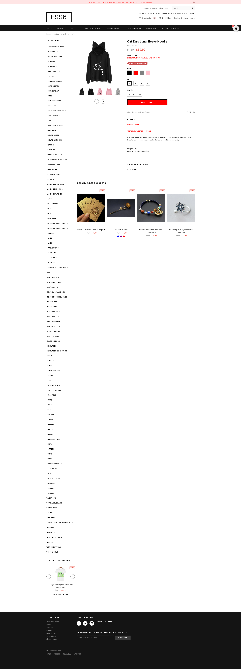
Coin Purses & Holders (56, 160)
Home (48, 34)
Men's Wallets (53, 326)
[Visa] (49, 654)
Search (48, 625)
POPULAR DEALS (53, 385)
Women (49, 542)
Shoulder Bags (53, 439)
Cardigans (51, 130)
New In (49, 356)
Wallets (50, 527)
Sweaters (50, 483)
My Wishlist (166, 18)
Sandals (50, 415)
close (194, 2)
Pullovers (51, 395)
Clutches (50, 150)
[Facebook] (79, 623)
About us (49, 628)
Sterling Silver (53, 469)
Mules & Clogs (53, 341)
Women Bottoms (53, 547)
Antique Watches (54, 57)
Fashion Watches (54, 194)
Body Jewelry (52, 91)
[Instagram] (91, 623)
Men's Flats (51, 302)
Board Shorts (52, 86)
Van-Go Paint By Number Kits (59, 523)
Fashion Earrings (54, 189)
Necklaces (51, 346)
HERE (150, 2)
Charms (50, 145)
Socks (49, 454)
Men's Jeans (51, 307)
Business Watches (54, 125)
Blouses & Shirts (54, 81)
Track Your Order (52, 622)
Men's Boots (52, 287)
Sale (48, 410)
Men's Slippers (53, 321)
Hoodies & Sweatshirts (57, 223)
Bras (48, 120)
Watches (50, 532)
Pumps (49, 400)
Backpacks (51, 66)
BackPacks (51, 61)
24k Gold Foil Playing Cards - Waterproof (91, 230)
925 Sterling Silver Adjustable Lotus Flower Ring (181, 231)
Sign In (176, 18)
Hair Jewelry (52, 204)
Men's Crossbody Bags (56, 297)
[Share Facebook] (187, 112)
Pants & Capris (53, 370)
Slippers (50, 449)
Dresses (50, 179)
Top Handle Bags (54, 503)
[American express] (57, 654)
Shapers (50, 424)
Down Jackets (52, 169)
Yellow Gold (52, 552)
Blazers (50, 76)
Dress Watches (53, 174)
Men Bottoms (52, 277)
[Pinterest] (194, 112)
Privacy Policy (51, 633)
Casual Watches (54, 140)
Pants (49, 366)
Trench (49, 513)
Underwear (51, 518)
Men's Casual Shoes (55, 292)
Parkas (49, 375)
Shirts (49, 429)
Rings (49, 405)
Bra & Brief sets (53, 101)
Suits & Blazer (53, 478)
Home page (51, 218)
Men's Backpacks (54, 282)
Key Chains (51, 253)
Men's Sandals (53, 312)
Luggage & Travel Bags (57, 267)
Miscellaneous (53, 331)
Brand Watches (53, 115)
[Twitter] (190, 112)
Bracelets (51, 106)
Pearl (49, 380)
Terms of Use (51, 636)
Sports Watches (54, 464)
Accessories (52, 52)
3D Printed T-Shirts (55, 47)
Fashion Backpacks (55, 184)
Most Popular (52, 336)
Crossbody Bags (54, 164)
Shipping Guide (51, 639)
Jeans (49, 238)
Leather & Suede (53, 258)
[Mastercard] (67, 654)
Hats (48, 209)
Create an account (188, 18)
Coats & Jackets (54, 155)
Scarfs (49, 420)
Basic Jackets (53, 71)
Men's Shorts (52, 317)
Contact (49, 630)
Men (48, 272)
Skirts (49, 444)
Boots (49, 96)
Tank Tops (51, 498)
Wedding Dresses (54, 537)
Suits (48, 473)
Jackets (50, 233)
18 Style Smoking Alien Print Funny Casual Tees (61, 586)
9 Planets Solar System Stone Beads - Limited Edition (151, 231)
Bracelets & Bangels (56, 111)
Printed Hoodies (53, 390)
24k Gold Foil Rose (121, 230)
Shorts (49, 434)
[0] (236, 28)
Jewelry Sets (52, 248)
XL (148, 83)
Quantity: (130, 90)
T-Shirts (50, 488)
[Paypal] (77, 654)
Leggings (50, 263)
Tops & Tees (51, 508)
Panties (49, 361)
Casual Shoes (52, 135)
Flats (49, 199)
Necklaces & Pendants (56, 351)
